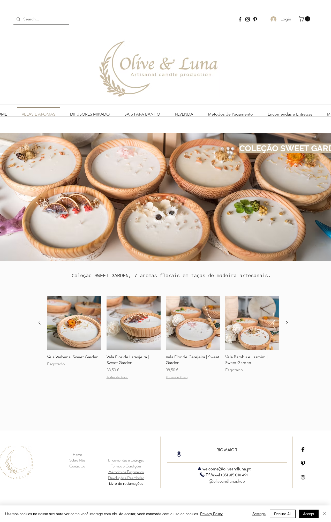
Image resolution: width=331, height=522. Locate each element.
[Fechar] (325, 514)
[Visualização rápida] (74, 323)
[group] (163, 338)
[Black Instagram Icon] (303, 477)
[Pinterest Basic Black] (303, 463)
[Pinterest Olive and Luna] (255, 19)
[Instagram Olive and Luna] (248, 19)
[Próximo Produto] (287, 323)
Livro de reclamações (126, 483)
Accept (308, 513)
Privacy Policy (211, 513)
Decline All (282, 513)
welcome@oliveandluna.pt (226, 468)
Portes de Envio (117, 377)
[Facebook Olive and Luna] (240, 19)
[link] (305, 18)
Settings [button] (259, 513)
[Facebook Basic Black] (303, 449)
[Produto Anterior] (39, 323)
